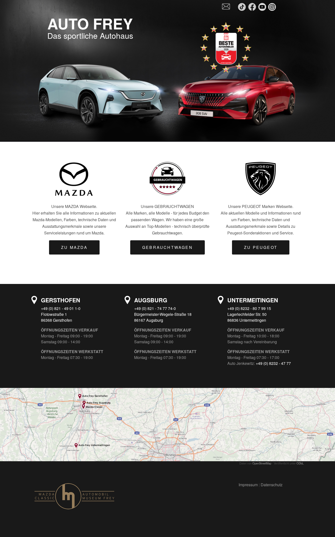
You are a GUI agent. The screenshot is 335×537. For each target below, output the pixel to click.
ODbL (300, 463)
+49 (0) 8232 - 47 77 (273, 363)
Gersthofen (60, 300)
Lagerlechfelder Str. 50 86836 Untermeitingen (247, 317)
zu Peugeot (260, 247)
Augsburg (150, 300)
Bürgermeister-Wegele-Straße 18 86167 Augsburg (163, 317)
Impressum (249, 484)
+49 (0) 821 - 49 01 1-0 (60, 308)
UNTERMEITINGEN (252, 300)
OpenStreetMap (261, 463)
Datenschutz (272, 484)
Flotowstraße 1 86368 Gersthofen (56, 317)
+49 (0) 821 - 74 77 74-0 (155, 308)
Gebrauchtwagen (167, 247)
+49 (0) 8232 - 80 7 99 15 (249, 308)
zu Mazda (74, 247)
